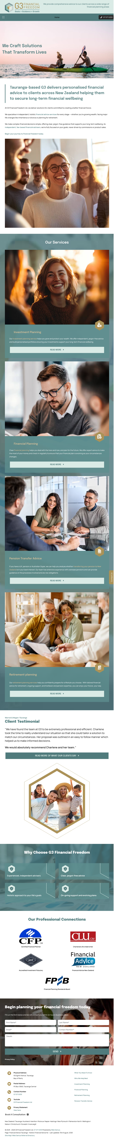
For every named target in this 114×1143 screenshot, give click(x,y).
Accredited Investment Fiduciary (31, 963)
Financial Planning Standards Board (56, 982)
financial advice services (46, 113)
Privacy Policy (10, 1052)
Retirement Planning (81, 1088)
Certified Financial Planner (30, 940)
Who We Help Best (80, 1071)
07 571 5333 (17, 1087)
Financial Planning (80, 1082)
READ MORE (54, 346)
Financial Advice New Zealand (82, 963)
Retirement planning (23, 667)
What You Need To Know (82, 1066)
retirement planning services (24, 675)
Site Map (8, 1128)
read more (54, 460)
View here (17, 1103)
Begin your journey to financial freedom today (24, 133)
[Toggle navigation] (3, 17)
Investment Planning (81, 1077)
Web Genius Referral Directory (23, 1128)
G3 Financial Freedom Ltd (22, 1095)
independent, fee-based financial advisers (23, 126)
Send (55, 1044)
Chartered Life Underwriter (82, 940)
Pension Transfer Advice (25, 552)
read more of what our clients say (54, 748)
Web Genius (55, 1123)
